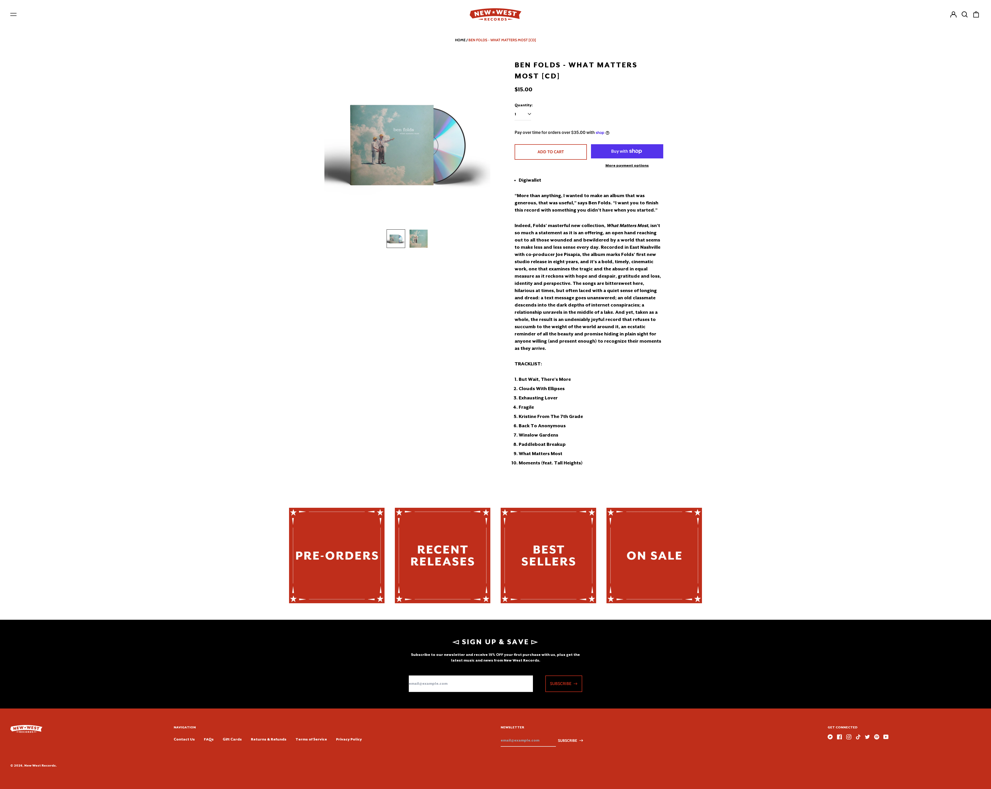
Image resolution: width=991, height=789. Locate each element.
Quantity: (524, 105)
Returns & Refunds (268, 739)
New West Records (40, 765)
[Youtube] (886, 736)
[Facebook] (839, 736)
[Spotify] (876, 736)
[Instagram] (848, 736)
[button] (964, 14)
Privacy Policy (349, 739)
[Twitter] (867, 736)
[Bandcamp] (830, 736)
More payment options (627, 165)
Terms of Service (311, 739)
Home (460, 40)
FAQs (209, 739)
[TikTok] (858, 736)
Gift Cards (232, 739)
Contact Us (184, 739)
